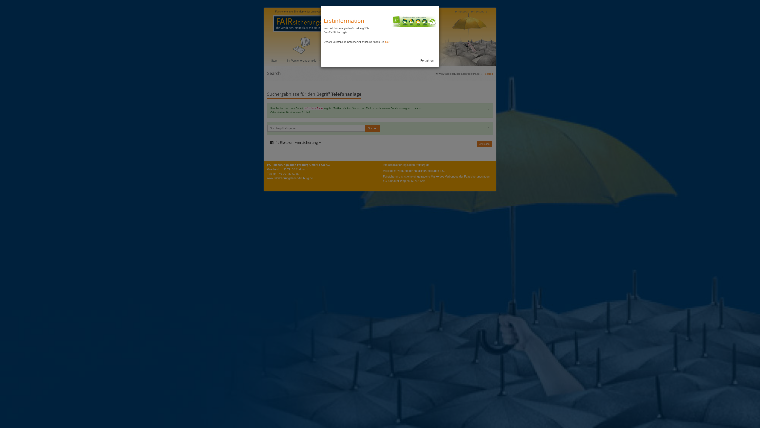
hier (387, 42)
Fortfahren (427, 60)
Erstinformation (344, 20)
